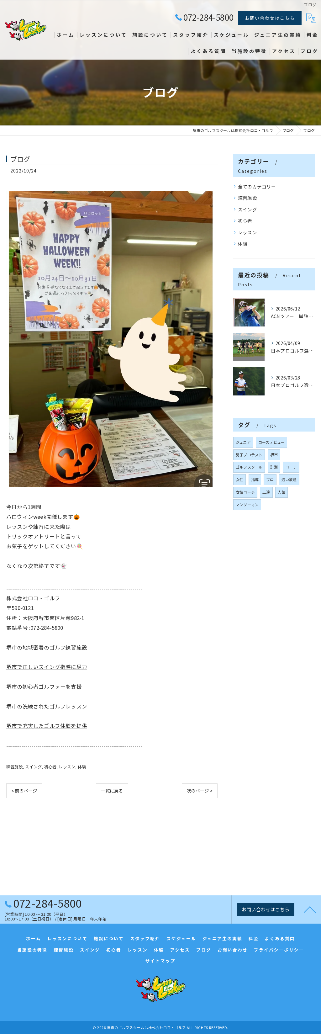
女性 (239, 479)
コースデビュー (271, 442)
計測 (274, 466)
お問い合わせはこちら (270, 18)
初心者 (50, 767)
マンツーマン (247, 504)
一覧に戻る (112, 790)
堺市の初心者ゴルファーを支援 (44, 686)
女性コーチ (245, 492)
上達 (266, 492)
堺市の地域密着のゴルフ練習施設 (46, 647)
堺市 (274, 454)
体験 (82, 767)
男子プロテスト (249, 454)
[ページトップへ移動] (310, 909)
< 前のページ (24, 790)
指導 (255, 479)
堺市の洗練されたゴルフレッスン (46, 706)
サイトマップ (160, 960)
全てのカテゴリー (257, 186)
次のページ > (200, 790)
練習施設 (14, 767)
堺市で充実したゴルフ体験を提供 (46, 725)
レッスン (67, 767)
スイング (33, 767)
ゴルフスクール (249, 466)
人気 (281, 492)
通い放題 (289, 479)
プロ (270, 479)
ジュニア (243, 442)
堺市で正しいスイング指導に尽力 (46, 667)
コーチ (291, 466)
